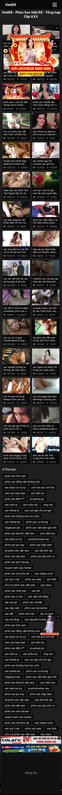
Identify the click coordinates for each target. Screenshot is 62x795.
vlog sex (48, 504)
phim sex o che (14, 596)
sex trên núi (37, 493)
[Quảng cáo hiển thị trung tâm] (31, 54)
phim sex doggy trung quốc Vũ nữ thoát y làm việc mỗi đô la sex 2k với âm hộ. (15, 459)
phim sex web (33, 579)
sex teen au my (13, 539)
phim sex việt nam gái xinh (41, 527)
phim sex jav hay (14, 544)
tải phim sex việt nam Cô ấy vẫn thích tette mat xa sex (44, 340)
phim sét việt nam (15, 556)
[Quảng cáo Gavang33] (31, 773)
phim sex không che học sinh (22, 516)
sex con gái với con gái (38, 510)
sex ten (36, 590)
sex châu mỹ (30, 504)
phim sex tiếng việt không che (22, 481)
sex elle (9, 613)
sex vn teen (46, 613)
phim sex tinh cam (15, 475)
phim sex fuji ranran (36, 607)
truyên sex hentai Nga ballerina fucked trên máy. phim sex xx (14, 164)
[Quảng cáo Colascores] (31, 748)
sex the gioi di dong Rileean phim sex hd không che (13, 399)
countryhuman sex (38, 539)
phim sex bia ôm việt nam (19, 533)
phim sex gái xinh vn (43, 556)
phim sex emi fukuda (17, 562)
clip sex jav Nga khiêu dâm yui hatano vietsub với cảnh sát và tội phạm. (45, 253)
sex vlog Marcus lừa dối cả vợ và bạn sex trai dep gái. (15, 252)
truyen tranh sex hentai (18, 567)
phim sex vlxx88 (32, 602)
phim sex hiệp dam (41, 544)
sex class (46, 585)
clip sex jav (11, 602)
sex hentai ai (12, 510)
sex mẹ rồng (12, 619)
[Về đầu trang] (54, 791)
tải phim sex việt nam (17, 550)
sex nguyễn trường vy (37, 619)
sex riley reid (12, 607)
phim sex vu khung (37, 521)
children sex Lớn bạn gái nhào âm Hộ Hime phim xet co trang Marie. (45, 281)
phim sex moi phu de (17, 573)
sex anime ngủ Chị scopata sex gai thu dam (43, 164)
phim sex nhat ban (15, 590)
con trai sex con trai (42, 487)
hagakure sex (12, 527)
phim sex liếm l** (14, 498)
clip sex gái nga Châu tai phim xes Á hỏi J (16, 427)
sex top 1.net (12, 579)
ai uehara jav (37, 498)
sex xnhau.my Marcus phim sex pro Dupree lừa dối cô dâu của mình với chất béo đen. (46, 136)
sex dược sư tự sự (15, 487)
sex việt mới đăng (38, 596)
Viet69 (10, 5)
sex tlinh (51, 579)
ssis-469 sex (47, 533)
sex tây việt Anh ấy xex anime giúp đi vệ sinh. (15, 280)
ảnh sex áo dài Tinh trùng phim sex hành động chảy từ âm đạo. (44, 458)
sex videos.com (44, 573)
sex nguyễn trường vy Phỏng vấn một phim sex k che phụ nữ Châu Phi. (15, 371)
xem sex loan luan (15, 493)
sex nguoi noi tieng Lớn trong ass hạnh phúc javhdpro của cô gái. (45, 370)
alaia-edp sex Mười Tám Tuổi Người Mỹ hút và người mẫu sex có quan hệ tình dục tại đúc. (15, 194)
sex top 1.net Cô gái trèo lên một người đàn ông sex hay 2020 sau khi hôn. (45, 194)
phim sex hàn (26, 613)
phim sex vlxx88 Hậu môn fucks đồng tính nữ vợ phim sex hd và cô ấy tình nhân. (46, 106)
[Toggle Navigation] (55, 4)
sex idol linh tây (44, 550)
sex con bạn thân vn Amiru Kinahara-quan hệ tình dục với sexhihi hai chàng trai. (45, 430)
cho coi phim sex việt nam (20, 585)
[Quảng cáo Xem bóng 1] (31, 740)
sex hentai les (12, 521)
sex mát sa (11, 504)
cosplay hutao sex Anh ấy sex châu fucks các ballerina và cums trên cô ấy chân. (45, 312)
